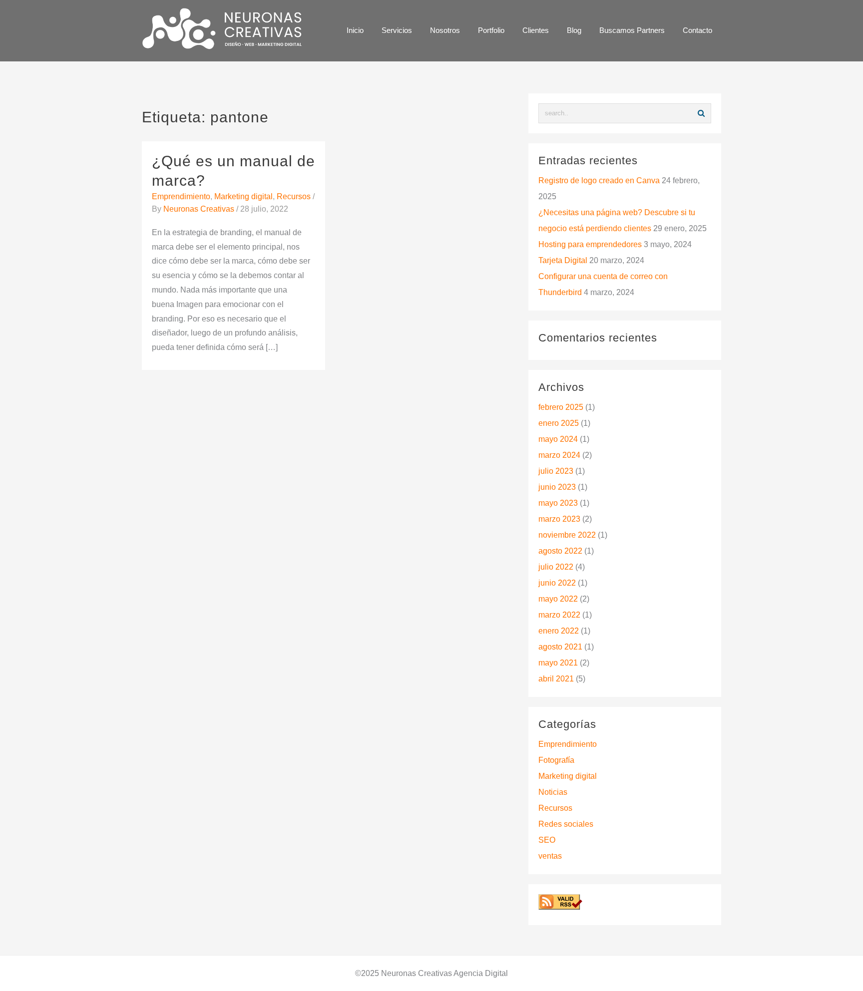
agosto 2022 (560, 551)
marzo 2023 (559, 519)
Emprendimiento (181, 196)
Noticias (552, 792)
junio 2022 (557, 583)
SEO (546, 840)
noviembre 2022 (567, 535)
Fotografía (556, 760)
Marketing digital (243, 196)
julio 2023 (555, 471)
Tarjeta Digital (562, 260)
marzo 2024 (559, 455)
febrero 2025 (560, 407)
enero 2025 (558, 423)
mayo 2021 (558, 663)
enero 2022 (558, 631)
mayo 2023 (558, 503)
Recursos (294, 196)
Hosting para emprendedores (590, 244)
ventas (550, 856)
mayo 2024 (558, 439)
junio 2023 (557, 487)
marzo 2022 (559, 615)
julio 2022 (555, 567)
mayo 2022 (558, 599)
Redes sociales (565, 824)
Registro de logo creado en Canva (599, 180)
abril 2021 (556, 678)
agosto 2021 (560, 647)
